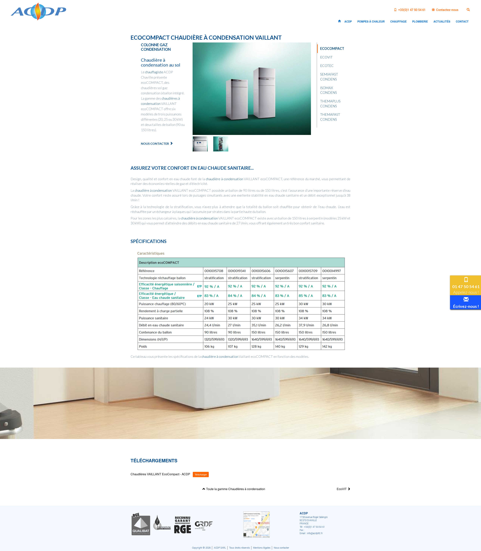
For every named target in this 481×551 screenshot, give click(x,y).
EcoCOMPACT (332, 48)
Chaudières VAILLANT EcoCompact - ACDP (160, 474)
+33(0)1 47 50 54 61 (411, 10)
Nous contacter (155, 143)
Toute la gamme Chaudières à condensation (235, 489)
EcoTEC (327, 66)
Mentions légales (262, 547)
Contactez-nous (446, 10)
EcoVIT (326, 57)
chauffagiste (154, 72)
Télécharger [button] (201, 474)
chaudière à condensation (224, 179)
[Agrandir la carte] (256, 524)
